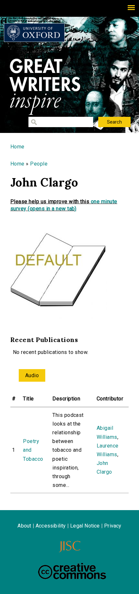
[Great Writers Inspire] (34, 33)
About (24, 526)
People (39, 164)
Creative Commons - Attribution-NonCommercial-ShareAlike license (72, 571)
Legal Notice (85, 526)
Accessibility (51, 526)
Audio (32, 375)
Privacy (112, 526)
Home (17, 147)
